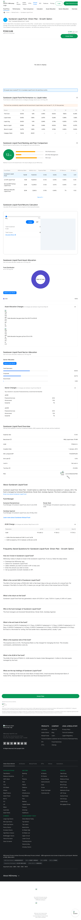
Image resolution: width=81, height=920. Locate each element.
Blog (53, 732)
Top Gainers (25, 821)
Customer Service (57, 738)
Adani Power (6, 796)
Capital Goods (26, 804)
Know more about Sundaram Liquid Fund (14, 494)
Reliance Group (64, 779)
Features (45, 3)
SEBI (14, 866)
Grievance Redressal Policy (70, 738)
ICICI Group (63, 798)
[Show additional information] (77, 97)
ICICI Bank (6, 787)
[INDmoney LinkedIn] (8, 743)
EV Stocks (44, 776)
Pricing (52, 3)
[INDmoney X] (11, 743)
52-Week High (26, 830)
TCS (4, 784)
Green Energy (45, 779)
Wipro (5, 807)
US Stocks (18, 3)
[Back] (4, 12)
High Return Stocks (8, 833)
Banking (24, 773)
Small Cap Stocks (8, 824)
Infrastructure (26, 793)
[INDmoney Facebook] (4, 743)
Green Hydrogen (46, 790)
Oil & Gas (24, 810)
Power (24, 790)
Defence (24, 787)
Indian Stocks (24, 3)
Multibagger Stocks (8, 836)
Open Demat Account (72, 3)
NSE (18, 866)
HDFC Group (63, 787)
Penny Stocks (7, 827)
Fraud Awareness (56, 742)
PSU (23, 798)
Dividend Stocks (8, 830)
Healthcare (25, 812)
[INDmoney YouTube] (15, 743)
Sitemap (54, 745)
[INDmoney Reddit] (22, 743)
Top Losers (25, 824)
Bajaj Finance (7, 793)
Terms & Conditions (67, 732)
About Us (54, 729)
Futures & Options (46, 738)
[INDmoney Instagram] (18, 743)
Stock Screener (7, 841)
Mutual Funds (35, 3)
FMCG (24, 784)
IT (22, 776)
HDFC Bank (6, 779)
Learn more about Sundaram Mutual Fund (16, 517)
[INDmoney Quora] (25, 743)
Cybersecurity (45, 793)
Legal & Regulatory (67, 735)
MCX (26, 866)
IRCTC (5, 798)
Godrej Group (64, 796)
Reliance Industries (8, 776)
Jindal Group (63, 801)
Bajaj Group (63, 782)
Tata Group (63, 773)
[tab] (9, 764)
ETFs (29, 3)
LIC (4, 804)
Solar (42, 784)
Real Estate (25, 796)
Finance (24, 807)
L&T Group (63, 793)
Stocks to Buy (26, 844)
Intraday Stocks (26, 847)
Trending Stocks (26, 841)
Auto (23, 782)
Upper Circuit (26, 836)
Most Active (25, 827)
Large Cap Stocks (8, 819)
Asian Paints (6, 812)
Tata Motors (6, 773)
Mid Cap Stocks (7, 821)
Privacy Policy (66, 729)
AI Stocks (43, 773)
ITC (4, 801)
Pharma (24, 779)
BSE (22, 866)
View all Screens (8, 838)
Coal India (6, 810)
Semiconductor (45, 782)
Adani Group (63, 776)
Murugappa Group (65, 804)
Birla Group (63, 784)
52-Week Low (26, 833)
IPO (40, 3)
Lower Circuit (26, 838)
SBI (4, 782)
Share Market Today (28, 819)
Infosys (5, 790)
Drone (43, 787)
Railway (24, 801)
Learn (53, 735)
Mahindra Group (64, 790)
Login (59, 3)
